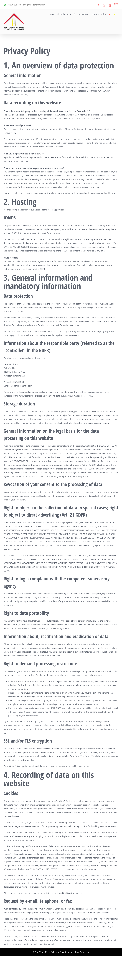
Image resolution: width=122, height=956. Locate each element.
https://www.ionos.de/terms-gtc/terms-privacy (39, 233)
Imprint (69, 952)
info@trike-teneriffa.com (34, 4)
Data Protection (82, 952)
